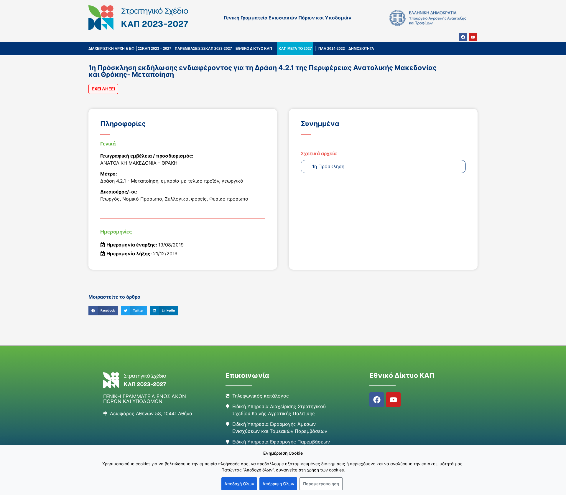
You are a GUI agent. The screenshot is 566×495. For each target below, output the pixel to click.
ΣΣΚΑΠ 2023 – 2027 (154, 49)
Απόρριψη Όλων (278, 483)
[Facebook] (463, 37)
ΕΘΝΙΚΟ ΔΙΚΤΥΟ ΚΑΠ (254, 49)
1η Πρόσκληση (328, 166)
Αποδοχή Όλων (239, 483)
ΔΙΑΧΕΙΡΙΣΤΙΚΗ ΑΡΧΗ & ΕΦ (111, 49)
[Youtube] (473, 37)
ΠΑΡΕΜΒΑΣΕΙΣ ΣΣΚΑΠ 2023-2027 (203, 49)
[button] (103, 311)
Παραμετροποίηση (321, 483)
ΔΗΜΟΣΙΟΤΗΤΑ (361, 49)
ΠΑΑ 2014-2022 (331, 49)
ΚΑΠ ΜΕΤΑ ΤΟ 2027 (295, 49)
